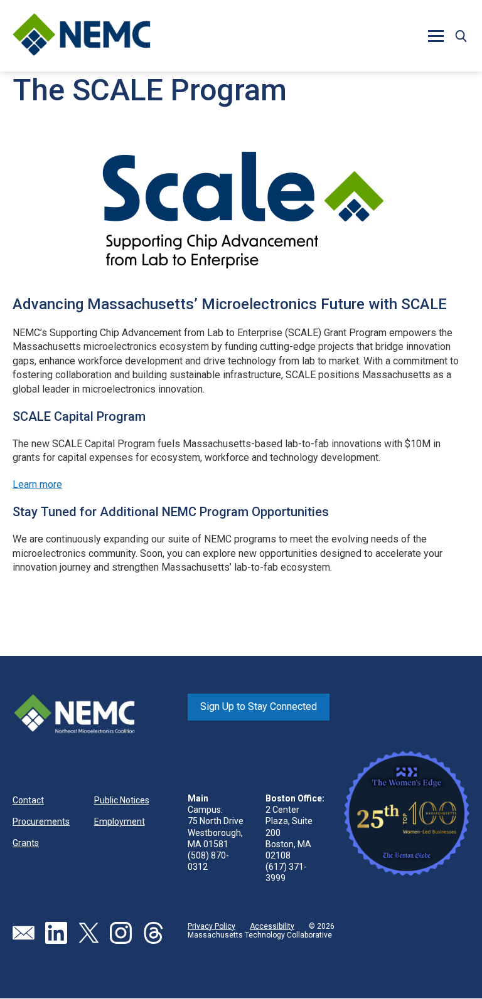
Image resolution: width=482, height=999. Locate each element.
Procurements (41, 822)
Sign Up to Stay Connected (258, 706)
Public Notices (121, 800)
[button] (460, 36)
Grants (26, 843)
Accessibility (272, 926)
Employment (119, 822)
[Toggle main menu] (435, 36)
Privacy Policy (211, 926)
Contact (28, 800)
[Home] (82, 36)
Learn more (37, 484)
